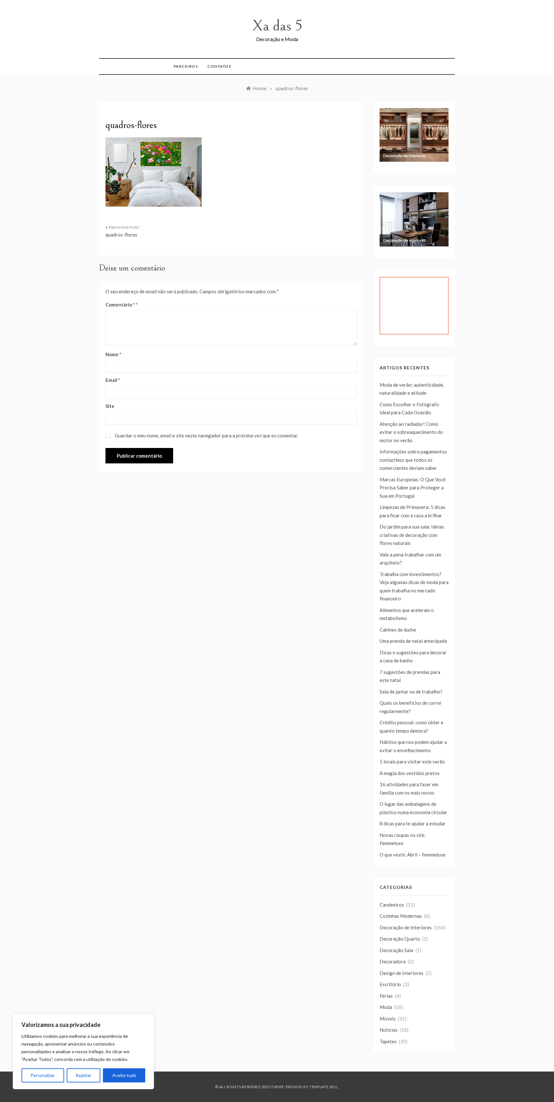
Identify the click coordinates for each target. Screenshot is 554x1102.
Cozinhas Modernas (401, 916)
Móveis (388, 1018)
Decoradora (393, 961)
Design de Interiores (402, 973)
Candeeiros (392, 905)
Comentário (120, 304)
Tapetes (388, 1041)
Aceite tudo (124, 1075)
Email (112, 380)
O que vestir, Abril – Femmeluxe (413, 854)
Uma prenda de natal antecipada (413, 641)
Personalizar (42, 1075)
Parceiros (186, 66)
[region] (83, 1051)
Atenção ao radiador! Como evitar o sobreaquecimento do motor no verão (411, 432)
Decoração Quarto (400, 939)
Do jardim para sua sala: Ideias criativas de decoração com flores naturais (412, 535)
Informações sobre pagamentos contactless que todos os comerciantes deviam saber (413, 460)
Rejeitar (83, 1075)
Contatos (219, 66)
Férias (386, 996)
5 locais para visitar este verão (412, 761)
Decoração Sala (396, 950)
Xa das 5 (277, 26)
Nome (113, 354)
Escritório (390, 984)
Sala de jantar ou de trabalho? (411, 691)
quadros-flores (121, 234)
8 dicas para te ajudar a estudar (413, 823)
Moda (386, 1007)
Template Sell (323, 1087)
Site (109, 406)
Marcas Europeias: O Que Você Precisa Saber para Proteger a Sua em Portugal (413, 488)
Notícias (389, 1030)
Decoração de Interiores (406, 927)
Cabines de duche (398, 630)
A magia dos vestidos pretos (410, 773)
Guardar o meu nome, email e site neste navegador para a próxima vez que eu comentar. (206, 435)
